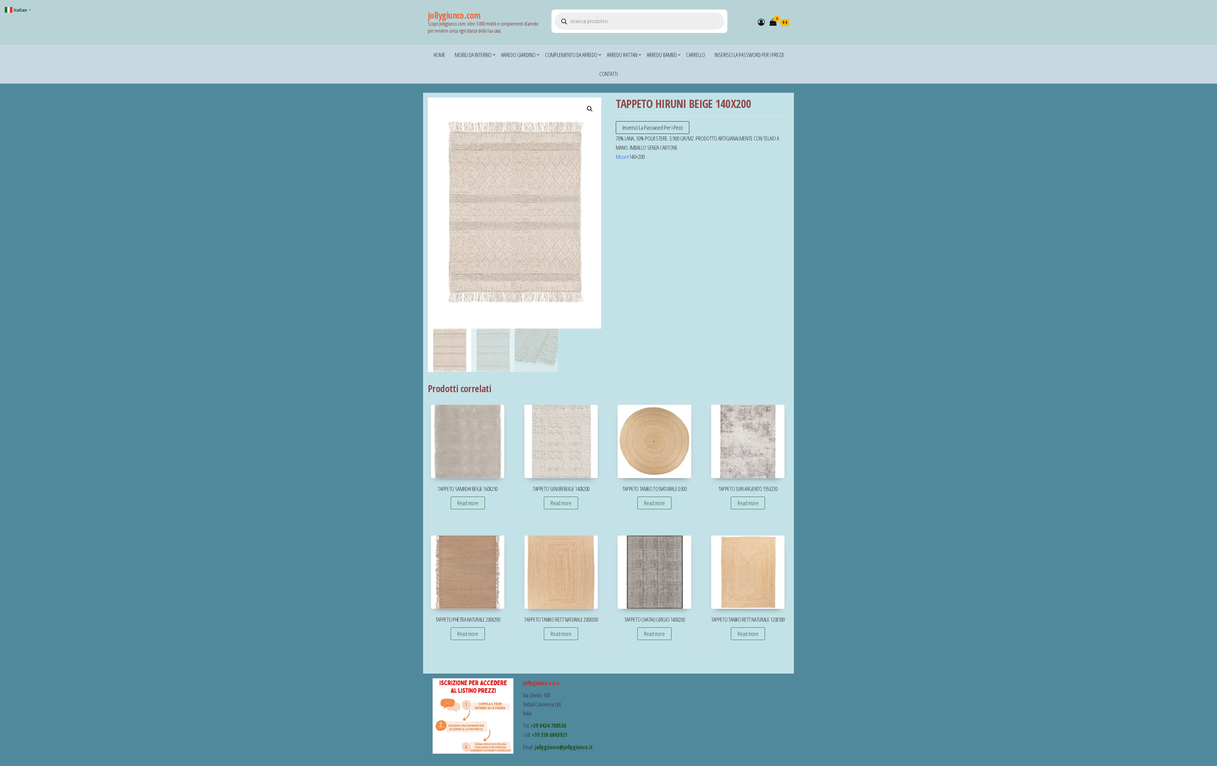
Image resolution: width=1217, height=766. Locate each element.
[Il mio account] (761, 22)
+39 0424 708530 (548, 725)
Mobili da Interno (473, 55)
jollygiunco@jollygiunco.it (564, 747)
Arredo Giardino (518, 55)
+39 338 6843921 (549, 734)
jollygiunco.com (454, 15)
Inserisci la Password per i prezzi (749, 55)
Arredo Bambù (662, 55)
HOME (439, 55)
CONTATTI (608, 74)
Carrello (695, 55)
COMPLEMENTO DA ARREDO (571, 55)
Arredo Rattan (622, 55)
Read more (467, 503)
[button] (590, 109)
